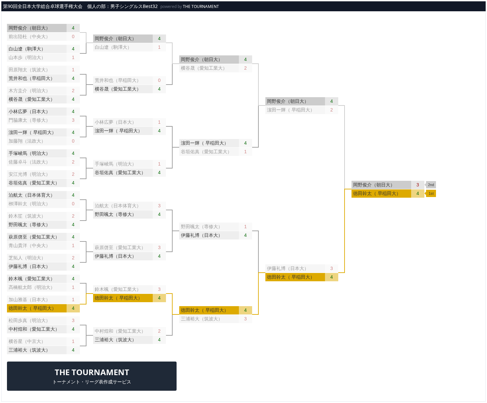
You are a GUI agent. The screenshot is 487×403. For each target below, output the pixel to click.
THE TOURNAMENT (201, 6)
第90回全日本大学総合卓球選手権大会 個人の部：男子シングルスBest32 (80, 6)
